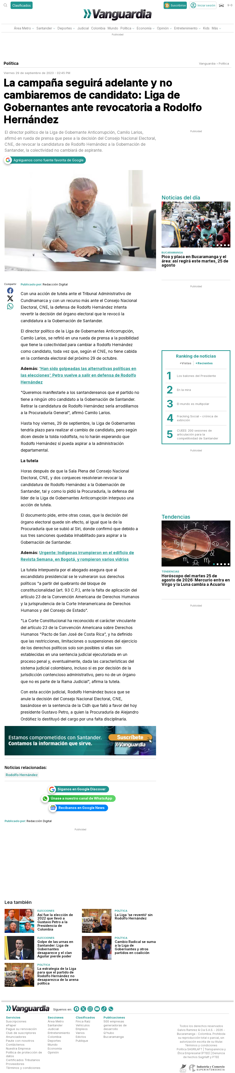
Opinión (163, 28)
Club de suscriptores (21, 1033)
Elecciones (45, 910)
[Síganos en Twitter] (83, 1009)
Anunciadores (16, 1037)
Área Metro (22, 28)
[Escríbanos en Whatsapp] (111, 1009)
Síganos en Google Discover (82, 789)
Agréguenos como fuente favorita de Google (49, 160)
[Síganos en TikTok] (104, 1009)
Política (125, 28)
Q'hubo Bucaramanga (114, 1035)
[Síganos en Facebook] (76, 1009)
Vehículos (83, 1025)
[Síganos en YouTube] (97, 1009)
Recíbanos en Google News (82, 808)
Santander (44, 28)
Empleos (82, 1029)
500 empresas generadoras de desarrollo (115, 1025)
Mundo (113, 28)
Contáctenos (15, 1044)
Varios (80, 1033)
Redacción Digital (55, 284)
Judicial (83, 28)
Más (215, 28)
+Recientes (204, 363)
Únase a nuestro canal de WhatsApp (81, 798)
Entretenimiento (186, 28)
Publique (82, 1040)
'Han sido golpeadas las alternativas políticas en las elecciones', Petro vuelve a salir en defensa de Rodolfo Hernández (78, 375)
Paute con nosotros (20, 1040)
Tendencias (170, 571)
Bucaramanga (172, 252)
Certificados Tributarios (23, 1060)
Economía (144, 28)
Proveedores (15, 1064)
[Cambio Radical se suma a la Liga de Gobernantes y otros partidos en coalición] (97, 948)
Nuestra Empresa (18, 1048)
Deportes (65, 28)
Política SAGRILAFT (189, 1049)
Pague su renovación (21, 1029)
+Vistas (185, 363)
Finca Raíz (83, 1021)
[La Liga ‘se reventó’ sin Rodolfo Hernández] (97, 921)
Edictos (81, 1037)
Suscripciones (16, 1021)
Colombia (98, 28)
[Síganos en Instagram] (90, 1009)
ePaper (11, 1025)
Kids (206, 28)
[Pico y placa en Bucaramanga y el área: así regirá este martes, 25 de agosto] (196, 225)
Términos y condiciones (23, 1068)
